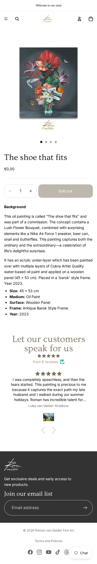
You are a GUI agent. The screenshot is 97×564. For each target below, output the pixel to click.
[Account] (79, 18)
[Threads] (67, 552)
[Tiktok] (58, 552)
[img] (48, 356)
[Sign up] (85, 507)
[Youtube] (49, 552)
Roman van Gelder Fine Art (54, 530)
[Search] (17, 18)
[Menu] (6, 19)
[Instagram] (39, 552)
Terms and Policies (48, 541)
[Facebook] (30, 552)
